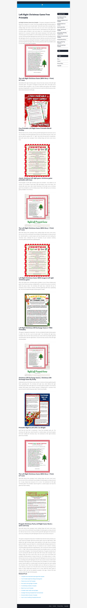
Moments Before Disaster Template (29, 595)
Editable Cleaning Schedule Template (62, 37)
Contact (58, 61)
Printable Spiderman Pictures (61, 24)
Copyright (59, 65)
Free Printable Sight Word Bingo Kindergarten (31, 578)
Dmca (58, 59)
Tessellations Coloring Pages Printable (61, 17)
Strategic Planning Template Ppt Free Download (32, 592)
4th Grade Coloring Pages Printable (29, 583)
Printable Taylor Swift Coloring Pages (29, 590)
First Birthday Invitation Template (28, 585)
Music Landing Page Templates (61, 42)
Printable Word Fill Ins (61, 39)
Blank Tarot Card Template (27, 588)
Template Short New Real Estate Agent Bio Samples (32, 576)
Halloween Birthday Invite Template (62, 21)
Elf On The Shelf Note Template (61, 46)
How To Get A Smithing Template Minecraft (31, 597)
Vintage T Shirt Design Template (61, 30)
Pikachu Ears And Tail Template (28, 581)
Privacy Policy (60, 63)
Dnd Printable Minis (61, 27)
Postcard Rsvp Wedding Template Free (62, 33)
